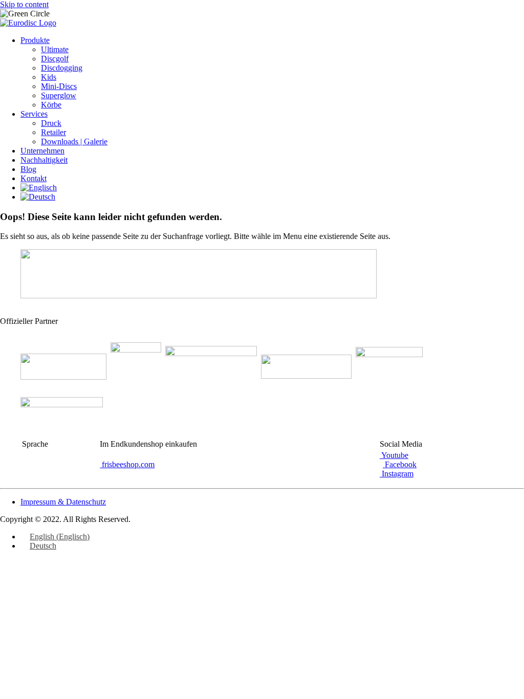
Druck (51, 123)
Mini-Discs (59, 86)
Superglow (58, 95)
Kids (48, 77)
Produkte (35, 40)
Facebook (400, 464)
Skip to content (24, 4)
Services (34, 114)
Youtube (394, 455)
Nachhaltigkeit (44, 160)
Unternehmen (42, 150)
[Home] (28, 22)
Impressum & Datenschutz (63, 501)
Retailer (53, 132)
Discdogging (61, 67)
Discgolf (55, 58)
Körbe (51, 104)
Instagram (396, 473)
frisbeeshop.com (127, 464)
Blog (28, 169)
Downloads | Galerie (74, 141)
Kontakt (33, 178)
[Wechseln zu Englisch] (38, 187)
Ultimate (55, 49)
